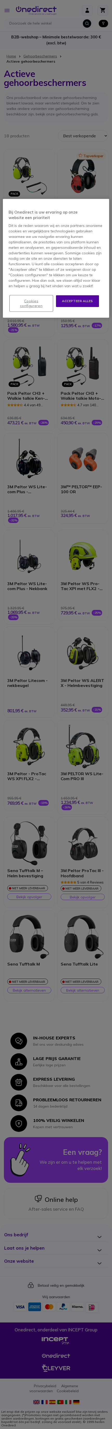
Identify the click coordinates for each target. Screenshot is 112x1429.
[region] (56, 258)
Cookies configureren (31, 303)
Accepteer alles (77, 301)
